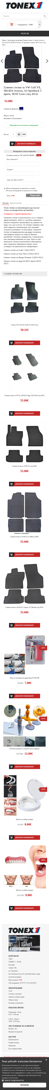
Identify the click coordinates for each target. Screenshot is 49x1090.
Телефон (10, 170)
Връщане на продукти (15, 1032)
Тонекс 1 (4, 40)
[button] (24, 1080)
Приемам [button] (24, 1085)
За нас (10, 991)
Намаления (12, 1046)
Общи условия (13, 1000)
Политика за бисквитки (16, 1003)
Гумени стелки (27, 40)
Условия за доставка (15, 994)
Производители (13, 1039)
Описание (6, 203)
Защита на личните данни (16, 997)
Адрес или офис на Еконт (15, 180)
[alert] (24, 1073)
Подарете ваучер (14, 1043)
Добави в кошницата (24, 343)
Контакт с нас (13, 1029)
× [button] (46, 1060)
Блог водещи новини (15, 1049)
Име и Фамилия (12, 159)
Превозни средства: (16, 203)
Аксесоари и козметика (15, 40)
